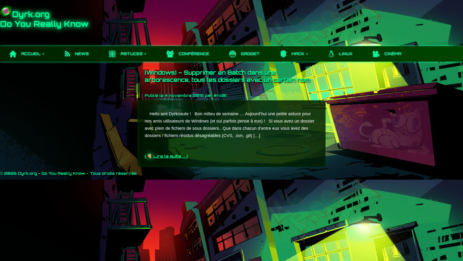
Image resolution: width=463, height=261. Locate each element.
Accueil (31, 53)
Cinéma (392, 53)
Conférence (194, 53)
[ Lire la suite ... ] (166, 156)
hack (298, 53)
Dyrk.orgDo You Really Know (44, 19)
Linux (346, 53)
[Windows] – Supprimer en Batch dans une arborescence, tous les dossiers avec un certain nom (227, 76)
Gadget (250, 53)
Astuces (132, 53)
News (82, 53)
